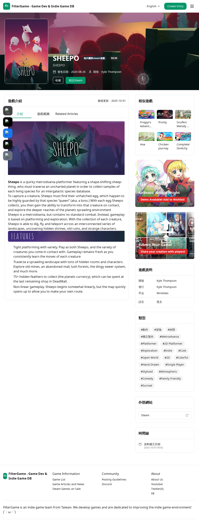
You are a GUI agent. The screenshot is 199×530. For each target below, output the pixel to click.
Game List (58, 479)
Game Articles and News (68, 484)
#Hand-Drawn (150, 364)
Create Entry (175, 6)
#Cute (182, 350)
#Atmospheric (168, 371)
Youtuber (157, 484)
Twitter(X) (157, 489)
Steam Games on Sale (66, 489)
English (151, 6)
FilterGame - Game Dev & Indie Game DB (28, 476)
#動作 (144, 329)
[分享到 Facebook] (7, 133)
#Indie (168, 350)
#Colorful (182, 357)
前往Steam (75, 80)
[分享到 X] (7, 122)
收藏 (58, 80)
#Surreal (146, 385)
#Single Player (174, 364)
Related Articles (66, 114)
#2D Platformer (172, 343)
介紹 (20, 114)
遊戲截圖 (43, 114)
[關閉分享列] (7, 110)
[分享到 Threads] (7, 144)
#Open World (149, 357)
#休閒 (171, 329)
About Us (157, 479)
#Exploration (149, 350)
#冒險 (157, 329)
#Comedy (147, 378)
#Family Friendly (170, 378)
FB (152, 493)
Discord (107, 484)
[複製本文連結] (7, 155)
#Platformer (148, 343)
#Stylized (147, 371)
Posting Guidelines (114, 479)
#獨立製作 (147, 336)
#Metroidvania (169, 336)
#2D (167, 357)
